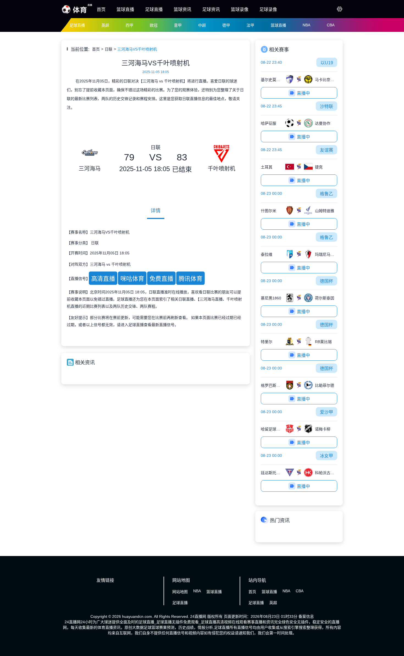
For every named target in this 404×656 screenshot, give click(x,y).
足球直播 (154, 9)
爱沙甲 (326, 412)
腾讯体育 (190, 278)
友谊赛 (326, 150)
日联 (108, 49)
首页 (101, 9)
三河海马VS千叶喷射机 (137, 49)
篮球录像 (239, 9)
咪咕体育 (132, 278)
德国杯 (326, 281)
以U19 (326, 62)
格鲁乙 (326, 193)
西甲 (129, 25)
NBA (306, 25)
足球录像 (268, 9)
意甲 (178, 25)
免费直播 (161, 278)
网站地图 (180, 592)
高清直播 (103, 278)
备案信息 (306, 616)
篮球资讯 (182, 9)
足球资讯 (211, 9)
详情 (156, 210)
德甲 (226, 25)
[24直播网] (77, 13)
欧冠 (153, 25)
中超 (202, 25)
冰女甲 (326, 456)
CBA (330, 25)
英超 (105, 25)
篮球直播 (125, 9)
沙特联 (326, 106)
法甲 (250, 25)
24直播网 (198, 616)
